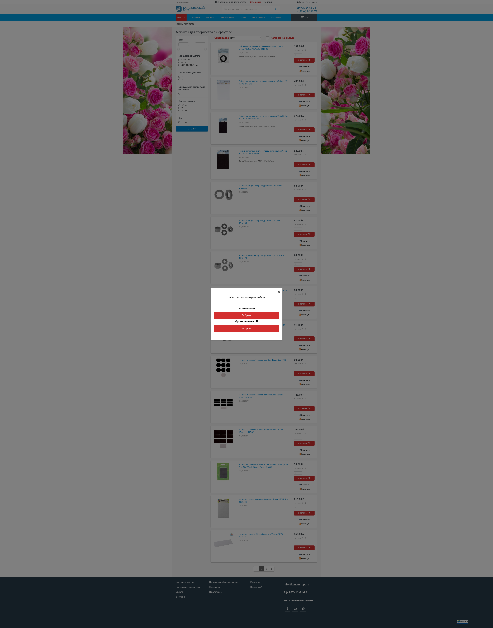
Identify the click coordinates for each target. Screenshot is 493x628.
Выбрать (246, 315)
